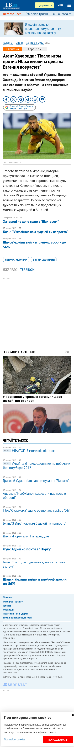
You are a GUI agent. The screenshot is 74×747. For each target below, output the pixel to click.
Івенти (7, 605)
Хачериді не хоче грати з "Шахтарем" (31, 221)
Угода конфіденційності (17, 617)
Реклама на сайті (13, 601)
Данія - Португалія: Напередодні (26, 536)
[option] (37, 28)
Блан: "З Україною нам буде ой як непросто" (35, 231)
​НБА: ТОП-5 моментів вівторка (30, 450)
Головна (8, 42)
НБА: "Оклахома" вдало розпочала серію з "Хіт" (36, 510)
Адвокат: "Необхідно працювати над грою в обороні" (34, 495)
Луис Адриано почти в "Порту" (27, 549)
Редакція (8, 609)
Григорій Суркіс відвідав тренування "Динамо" (36, 480)
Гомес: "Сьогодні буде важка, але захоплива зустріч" (34, 564)
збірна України (16, 260)
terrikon (27, 270)
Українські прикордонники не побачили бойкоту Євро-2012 (36, 465)
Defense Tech (12, 14)
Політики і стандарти (16, 613)
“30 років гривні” (37, 14)
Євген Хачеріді (44, 260)
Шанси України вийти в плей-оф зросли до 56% (34, 244)
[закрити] (73, 715)
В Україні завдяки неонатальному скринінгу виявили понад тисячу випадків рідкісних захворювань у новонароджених (43, 34)
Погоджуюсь (58, 739)
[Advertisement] (37, 309)
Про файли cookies (14, 739)
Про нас (8, 597)
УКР (60, 5)
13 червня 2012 (35, 42)
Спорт (19, 42)
